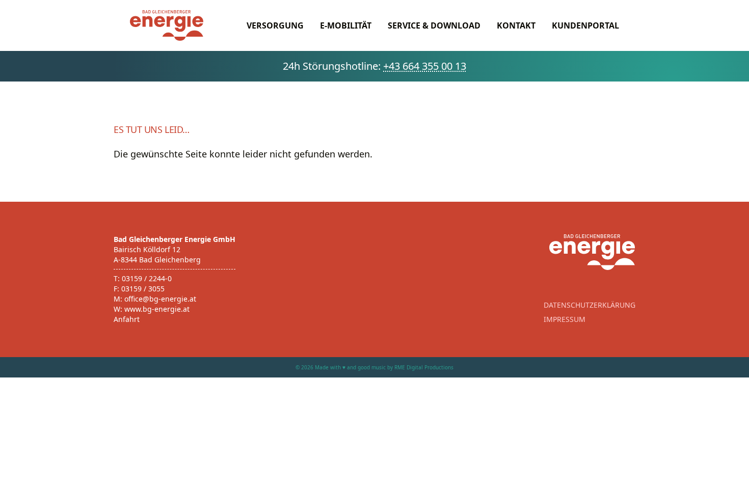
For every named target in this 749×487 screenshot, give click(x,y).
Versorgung (275, 25)
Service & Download (434, 25)
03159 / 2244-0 (147, 278)
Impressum (564, 319)
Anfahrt (127, 319)
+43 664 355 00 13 (424, 66)
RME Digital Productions (423, 367)
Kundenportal (585, 25)
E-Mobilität (345, 25)
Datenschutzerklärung (589, 305)
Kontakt (516, 25)
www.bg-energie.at (157, 309)
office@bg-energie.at (160, 299)
